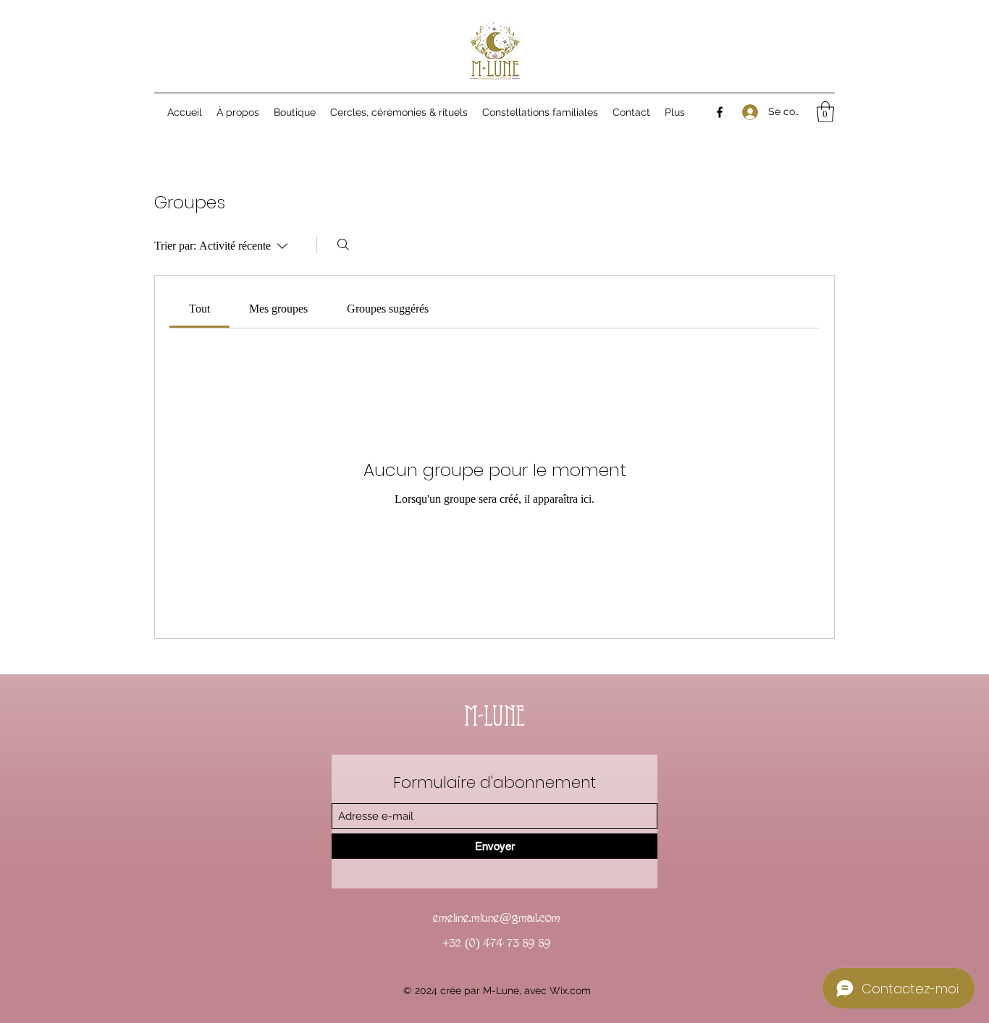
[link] (199, 308)
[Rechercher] (343, 244)
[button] (825, 111)
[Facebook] (719, 112)
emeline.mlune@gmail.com (496, 918)
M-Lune (494, 719)
